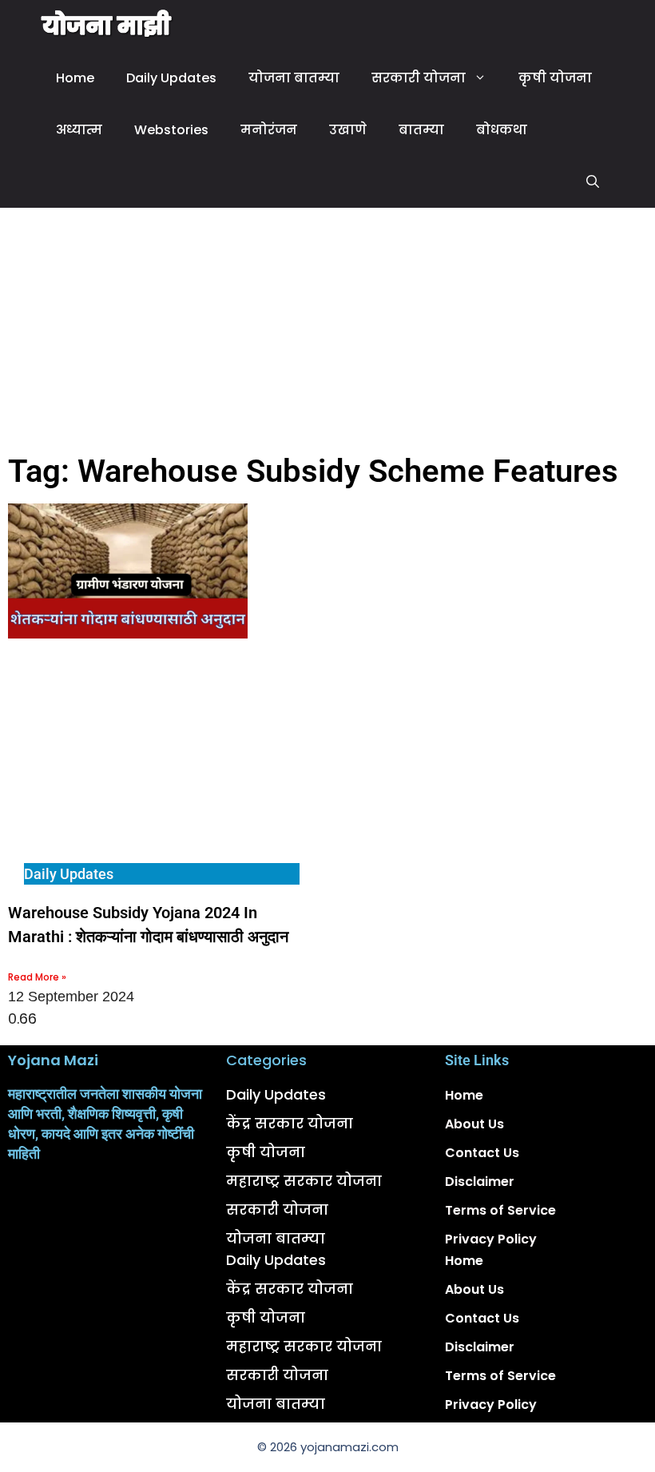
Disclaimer (479, 1181)
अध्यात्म (79, 130)
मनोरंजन (268, 130)
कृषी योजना (555, 78)
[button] (592, 182)
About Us (474, 1124)
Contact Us (482, 1153)
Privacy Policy (491, 1239)
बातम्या (421, 130)
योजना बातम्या (293, 78)
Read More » (37, 977)
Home (75, 78)
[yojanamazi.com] (107, 26)
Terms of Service (500, 1210)
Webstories (171, 130)
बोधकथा (501, 130)
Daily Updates (171, 78)
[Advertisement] (327, 328)
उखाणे (348, 130)
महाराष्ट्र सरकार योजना (304, 1181)
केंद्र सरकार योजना (289, 1123)
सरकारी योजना (418, 78)
